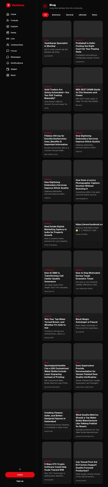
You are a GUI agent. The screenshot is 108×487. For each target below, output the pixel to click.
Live (13, 38)
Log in (20, 475)
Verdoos (16, 5)
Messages (16, 57)
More (13, 75)
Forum (14, 51)
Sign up (19, 481)
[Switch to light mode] (20, 469)
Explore (14, 26)
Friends (14, 20)
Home (13, 14)
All (45, 15)
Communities (17, 45)
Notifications (17, 63)
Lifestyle (83, 15)
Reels (13, 32)
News (94, 15)
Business (56, 15)
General (69, 15)
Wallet (14, 69)
